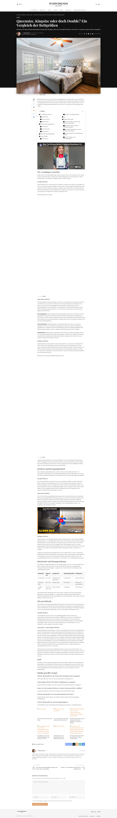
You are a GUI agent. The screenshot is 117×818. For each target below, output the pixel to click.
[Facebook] (19, 4)
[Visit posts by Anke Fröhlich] (19, 34)
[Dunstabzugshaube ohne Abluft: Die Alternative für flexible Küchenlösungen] (77, 729)
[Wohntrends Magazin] (58, 4)
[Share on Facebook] (84, 34)
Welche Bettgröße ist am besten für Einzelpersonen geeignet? (71, 122)
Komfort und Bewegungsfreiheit (47, 124)
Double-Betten (45, 116)
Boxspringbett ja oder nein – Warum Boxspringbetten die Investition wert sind (43, 737)
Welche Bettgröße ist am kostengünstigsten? (69, 138)
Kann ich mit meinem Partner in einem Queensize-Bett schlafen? (72, 130)
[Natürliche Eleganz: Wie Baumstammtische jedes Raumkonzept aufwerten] (61, 729)
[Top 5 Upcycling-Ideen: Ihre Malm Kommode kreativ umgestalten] (61, 712)
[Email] (89, 34)
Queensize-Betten (46, 119)
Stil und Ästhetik (44, 136)
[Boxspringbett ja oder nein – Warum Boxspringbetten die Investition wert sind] (44, 729)
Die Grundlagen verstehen (46, 114)
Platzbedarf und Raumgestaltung (47, 133)
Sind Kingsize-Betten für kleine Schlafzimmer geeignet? (70, 126)
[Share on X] (86, 34)
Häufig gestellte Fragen (68, 119)
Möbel (18, 17)
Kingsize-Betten (45, 121)
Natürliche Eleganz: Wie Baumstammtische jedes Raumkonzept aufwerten (59, 737)
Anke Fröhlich (26, 32)
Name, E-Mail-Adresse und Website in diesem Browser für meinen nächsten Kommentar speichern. (53, 800)
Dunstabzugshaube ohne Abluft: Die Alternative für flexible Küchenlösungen (77, 737)
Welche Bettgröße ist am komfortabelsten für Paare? (73, 134)
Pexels (43, 457)
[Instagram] (21, 4)
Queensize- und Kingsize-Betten (72, 114)
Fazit (64, 116)
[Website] (84, 751)
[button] (17, 4)
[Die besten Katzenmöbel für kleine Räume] (44, 712)
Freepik (43, 296)
